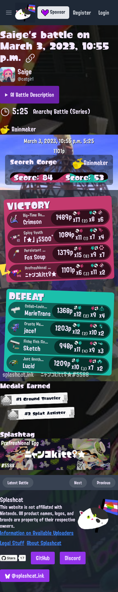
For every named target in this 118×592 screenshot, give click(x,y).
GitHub (43, 558)
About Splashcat (44, 543)
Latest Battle (18, 482)
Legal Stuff (12, 543)
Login (103, 13)
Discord (73, 558)
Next (78, 482)
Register (82, 13)
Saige (14, 34)
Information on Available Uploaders (37, 533)
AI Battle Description (32, 94)
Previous (103, 482)
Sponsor (57, 12)
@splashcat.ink (27, 576)
